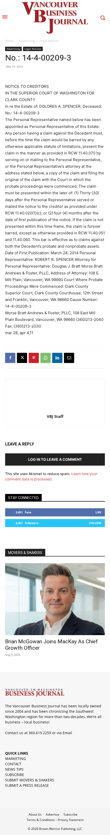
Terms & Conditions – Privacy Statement (55, 820)
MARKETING (15, 758)
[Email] (69, 358)
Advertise (52, 814)
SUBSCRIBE (14, 774)
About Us (35, 814)
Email (67, 732)
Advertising (27, 41)
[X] (22, 358)
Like (98, 512)
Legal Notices (49, 41)
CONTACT (13, 763)
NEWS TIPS (14, 769)
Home (9, 41)
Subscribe (70, 814)
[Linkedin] (57, 358)
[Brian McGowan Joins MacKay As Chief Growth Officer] (55, 599)
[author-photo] (55, 409)
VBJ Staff (55, 416)
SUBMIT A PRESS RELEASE (27, 785)
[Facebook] (10, 358)
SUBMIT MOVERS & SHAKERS (29, 780)
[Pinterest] (34, 358)
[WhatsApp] (45, 358)
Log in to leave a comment (55, 459)
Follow (95, 523)
